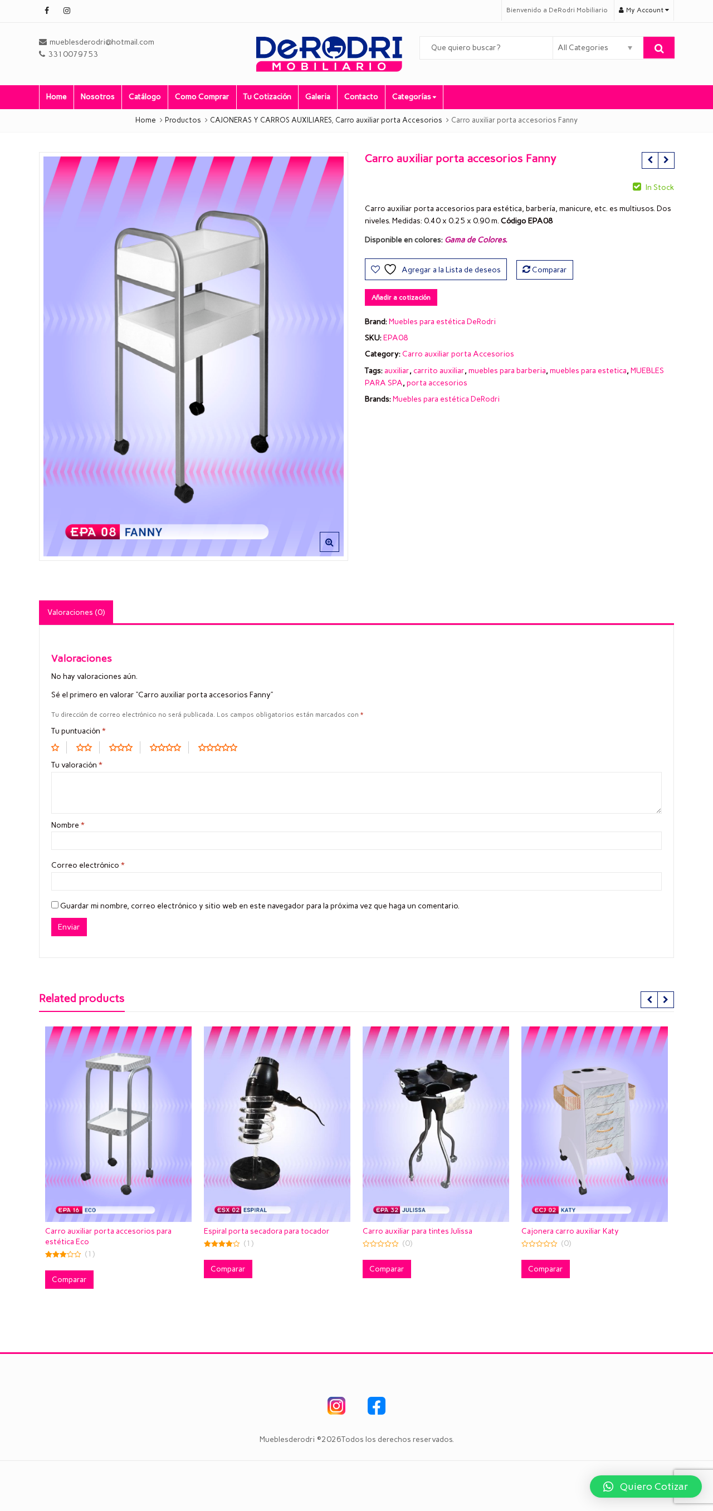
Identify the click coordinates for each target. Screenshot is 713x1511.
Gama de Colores (475, 240)
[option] (193, 357)
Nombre (68, 825)
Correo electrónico (88, 865)
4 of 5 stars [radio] (169, 747)
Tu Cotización (267, 96)
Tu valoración (76, 765)
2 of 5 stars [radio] (88, 747)
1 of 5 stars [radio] (59, 747)
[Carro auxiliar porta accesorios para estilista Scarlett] (666, 160)
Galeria (317, 96)
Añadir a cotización (401, 297)
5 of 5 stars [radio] (221, 747)
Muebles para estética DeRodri (442, 321)
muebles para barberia (507, 370)
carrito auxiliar (439, 370)
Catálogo (145, 96)
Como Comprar (202, 96)
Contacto (361, 96)
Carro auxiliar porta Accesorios (458, 354)
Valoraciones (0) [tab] (76, 612)
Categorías (412, 96)
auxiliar (396, 370)
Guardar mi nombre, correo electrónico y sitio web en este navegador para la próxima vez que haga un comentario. (260, 906)
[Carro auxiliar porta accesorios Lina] (650, 160)
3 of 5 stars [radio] (124, 747)
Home (56, 96)
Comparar (549, 270)
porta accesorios (437, 383)
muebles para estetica (588, 370)
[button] (338, 551)
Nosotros (98, 96)
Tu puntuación (78, 731)
